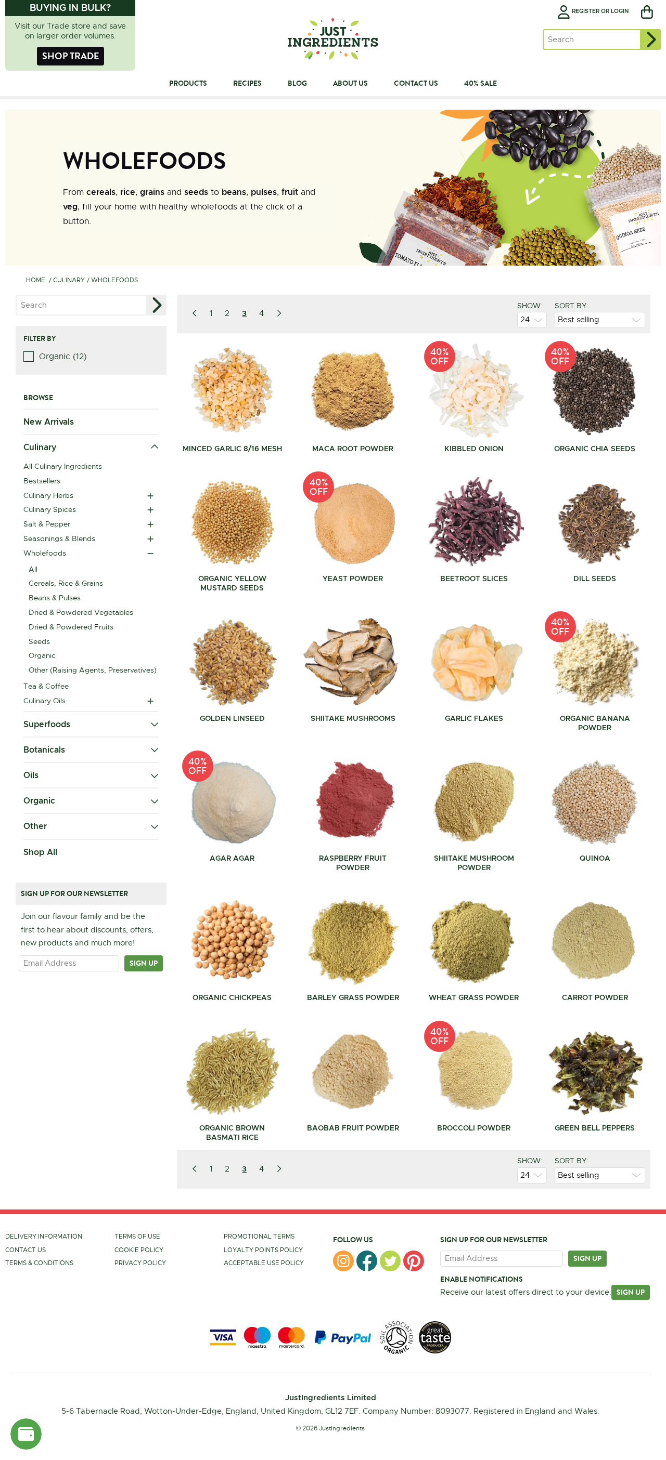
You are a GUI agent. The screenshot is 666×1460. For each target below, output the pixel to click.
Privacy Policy (140, 1263)
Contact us (25, 1250)
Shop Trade (70, 55)
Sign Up (631, 1292)
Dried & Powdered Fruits (71, 627)
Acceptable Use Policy (264, 1263)
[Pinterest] (413, 1261)
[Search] (650, 39)
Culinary (69, 280)
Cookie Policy (138, 1250)
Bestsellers (41, 480)
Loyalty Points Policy (263, 1250)
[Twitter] (390, 1261)
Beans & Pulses (55, 597)
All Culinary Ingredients (62, 466)
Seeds (39, 641)
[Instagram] (343, 1261)
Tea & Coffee (46, 686)
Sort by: (571, 305)
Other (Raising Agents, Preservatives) (93, 670)
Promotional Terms (259, 1236)
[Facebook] (366, 1261)
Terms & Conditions (39, 1263)
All (33, 569)
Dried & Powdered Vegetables (81, 612)
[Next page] (278, 313)
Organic (42, 655)
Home (35, 280)
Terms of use (137, 1236)
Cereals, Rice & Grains (66, 583)
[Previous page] (195, 313)
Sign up (144, 963)
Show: (530, 305)
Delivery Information (43, 1236)
